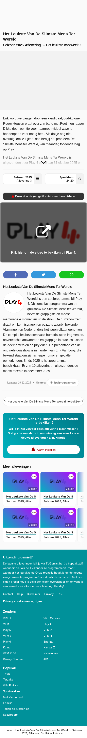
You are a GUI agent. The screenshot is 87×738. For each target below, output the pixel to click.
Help (20, 594)
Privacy (49, 594)
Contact (8, 594)
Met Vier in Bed (13, 697)
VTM (6, 624)
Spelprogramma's (64, 382)
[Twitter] (43, 274)
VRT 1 (7, 618)
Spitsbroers (10, 714)
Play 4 (47, 624)
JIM (46, 659)
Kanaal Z (49, 647)
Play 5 (7, 629)
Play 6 (7, 641)
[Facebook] (15, 274)
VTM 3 (7, 635)
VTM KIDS (9, 653)
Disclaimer (33, 594)
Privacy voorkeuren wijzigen (22, 601)
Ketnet (7, 647)
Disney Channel (13, 659)
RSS (60, 594)
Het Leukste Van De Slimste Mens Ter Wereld (37, 287)
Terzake (8, 679)
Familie (7, 703)
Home (8, 730)
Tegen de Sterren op (16, 708)
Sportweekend (12, 691)
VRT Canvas (52, 618)
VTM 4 (48, 635)
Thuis (6, 673)
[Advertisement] (43, 80)
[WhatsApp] (71, 274)
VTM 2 (48, 629)
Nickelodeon (51, 653)
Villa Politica (10, 685)
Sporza (48, 641)
